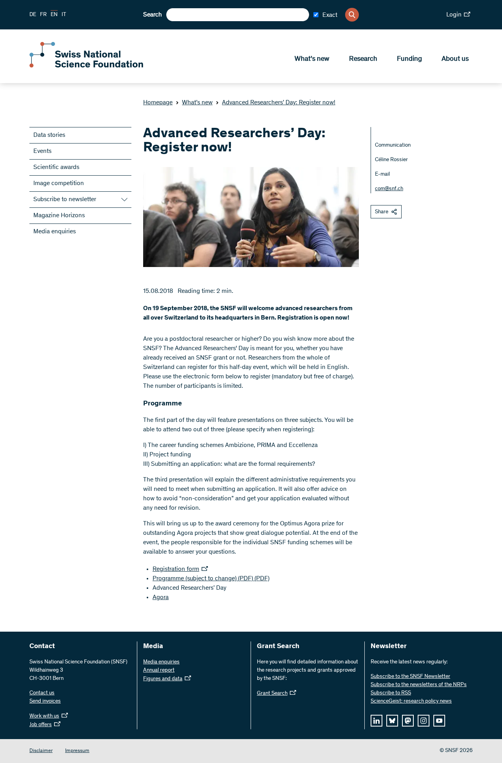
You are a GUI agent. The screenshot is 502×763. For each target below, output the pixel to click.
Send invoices (45, 701)
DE (32, 15)
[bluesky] (392, 721)
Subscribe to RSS (391, 693)
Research (363, 59)
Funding (409, 59)
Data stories (49, 135)
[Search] (352, 15)
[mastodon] (408, 721)
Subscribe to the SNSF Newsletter (410, 676)
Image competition (58, 183)
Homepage (158, 103)
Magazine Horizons (59, 216)
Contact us (42, 693)
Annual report (159, 670)
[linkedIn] (376, 721)
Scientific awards (56, 167)
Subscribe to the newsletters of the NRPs (419, 685)
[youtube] (439, 721)
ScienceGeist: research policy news (411, 701)
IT (64, 15)
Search (152, 15)
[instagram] (423, 721)
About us (455, 59)
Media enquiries (54, 232)
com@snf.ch (389, 189)
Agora (161, 597)
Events (42, 151)
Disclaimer (41, 751)
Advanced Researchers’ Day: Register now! (278, 103)
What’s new (312, 59)
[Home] (86, 66)
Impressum (77, 751)
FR (43, 15)
